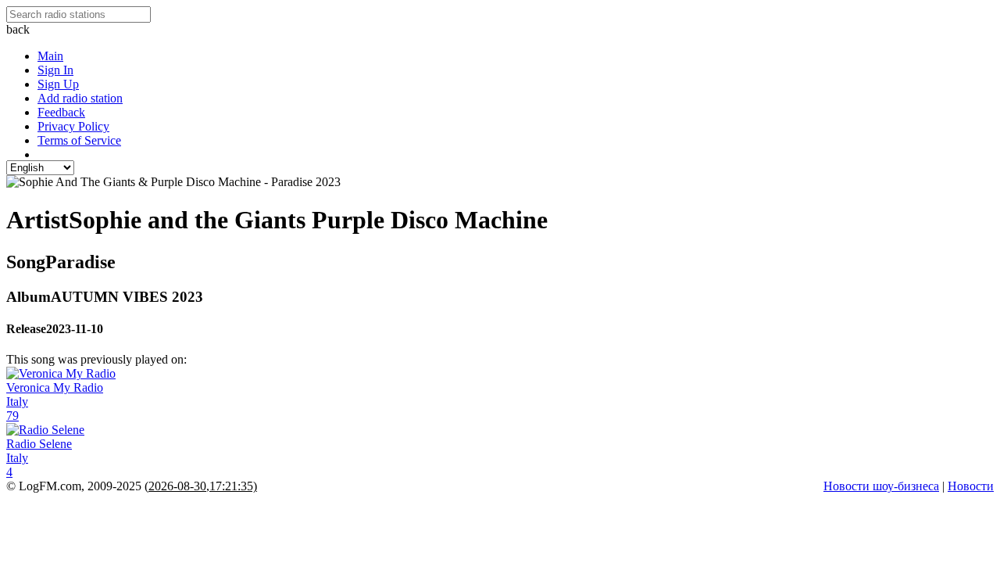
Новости (971, 486)
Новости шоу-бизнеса (881, 486)
